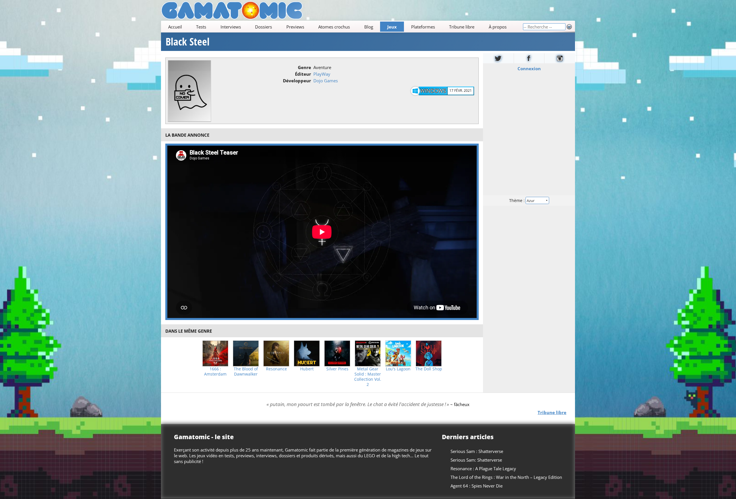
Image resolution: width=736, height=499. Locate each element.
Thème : (517, 200)
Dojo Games (325, 80)
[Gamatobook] (529, 58)
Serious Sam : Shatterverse (477, 451)
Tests (201, 27)
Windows (433, 90)
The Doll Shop (428, 369)
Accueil (175, 27)
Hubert (307, 369)
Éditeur (303, 74)
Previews (295, 27)
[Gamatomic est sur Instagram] (560, 58)
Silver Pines (337, 369)
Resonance (276, 369)
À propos (498, 27)
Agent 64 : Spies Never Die (477, 486)
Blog (368, 27)
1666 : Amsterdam (215, 371)
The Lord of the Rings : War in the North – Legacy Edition (506, 477)
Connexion (529, 68)
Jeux (392, 27)
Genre (304, 67)
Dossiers (263, 27)
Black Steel (188, 42)
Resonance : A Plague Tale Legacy (483, 468)
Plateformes (423, 27)
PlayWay (321, 74)
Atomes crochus (334, 27)
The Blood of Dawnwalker (246, 371)
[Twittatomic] (498, 58)
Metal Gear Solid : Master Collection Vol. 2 (367, 376)
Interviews (231, 27)
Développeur (297, 80)
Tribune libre (461, 27)
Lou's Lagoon (398, 369)
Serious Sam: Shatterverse (476, 460)
